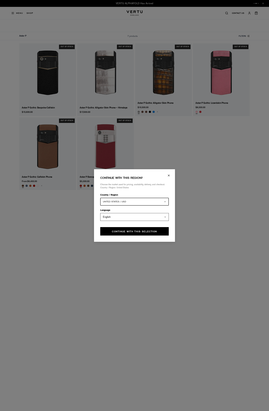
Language (105, 210)
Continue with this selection (134, 231)
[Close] (169, 175)
